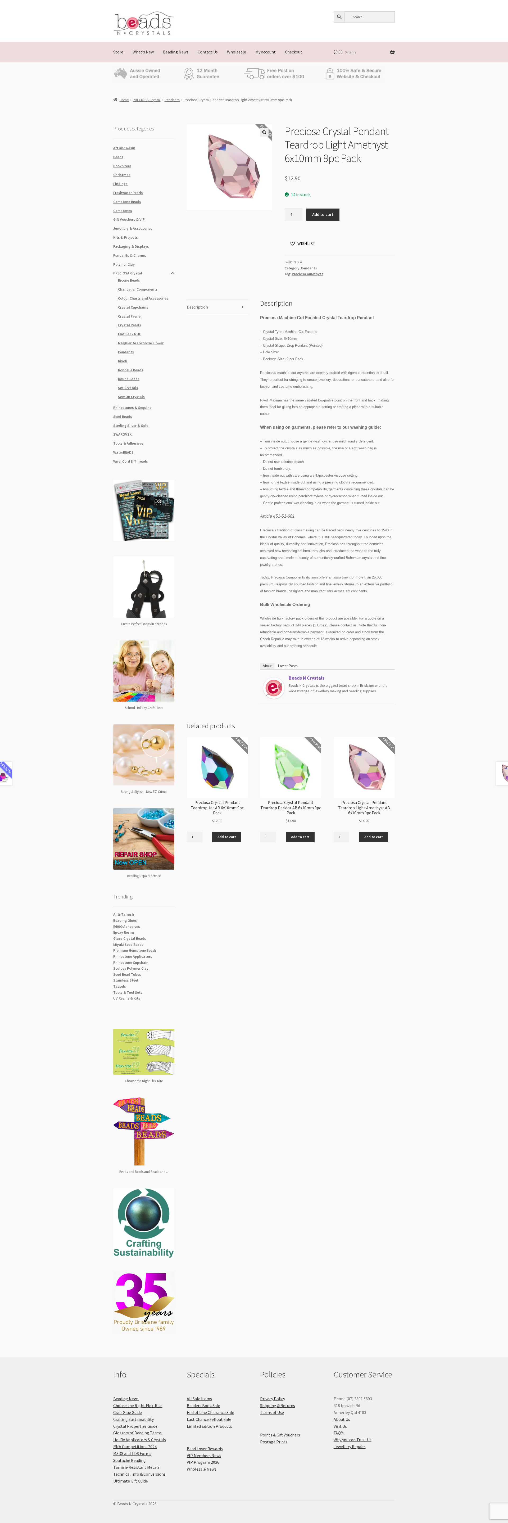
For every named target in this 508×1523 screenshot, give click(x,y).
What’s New (143, 52)
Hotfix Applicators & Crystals (139, 1439)
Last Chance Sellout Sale (209, 1419)
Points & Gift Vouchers (280, 1435)
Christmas (121, 174)
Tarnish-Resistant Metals (136, 1467)
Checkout (293, 52)
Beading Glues (125, 920)
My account (265, 52)
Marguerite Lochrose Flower (141, 343)
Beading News (175, 52)
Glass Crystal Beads (129, 938)
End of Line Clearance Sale (210, 1412)
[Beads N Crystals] (273, 688)
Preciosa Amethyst (307, 274)
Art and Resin (124, 148)
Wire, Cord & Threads (130, 461)
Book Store (122, 166)
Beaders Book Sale (203, 1405)
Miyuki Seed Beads (128, 944)
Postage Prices (273, 1441)
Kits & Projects (125, 237)
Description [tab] (197, 307)
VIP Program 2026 (203, 1462)
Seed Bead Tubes (127, 974)
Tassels (119, 986)
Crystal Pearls (129, 325)
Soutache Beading (129, 1460)
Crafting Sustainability (133, 1419)
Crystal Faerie (129, 316)
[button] (264, 132)
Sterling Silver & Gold (130, 425)
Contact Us (208, 52)
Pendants (172, 99)
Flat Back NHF (129, 334)
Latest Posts (288, 666)
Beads (118, 157)
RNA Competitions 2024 (135, 1446)
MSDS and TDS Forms (132, 1453)
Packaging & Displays (131, 246)
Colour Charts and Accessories (143, 298)
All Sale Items (199, 1398)
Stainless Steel (125, 980)
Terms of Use (272, 1412)
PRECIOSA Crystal (147, 99)
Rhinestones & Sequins (132, 407)
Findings (120, 183)
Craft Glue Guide (127, 1412)
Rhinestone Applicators (132, 956)
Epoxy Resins (124, 932)
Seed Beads (122, 416)
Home (124, 99)
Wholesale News (201, 1469)
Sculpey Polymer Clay (130, 968)
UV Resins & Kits (126, 998)
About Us (342, 1419)
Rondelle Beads (130, 370)
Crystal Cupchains (133, 307)
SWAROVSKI (123, 434)
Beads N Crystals (306, 678)
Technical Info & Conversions (139, 1474)
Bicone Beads (129, 280)
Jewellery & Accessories (132, 228)
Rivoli (122, 361)
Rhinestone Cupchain (130, 962)
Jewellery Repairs (350, 1446)
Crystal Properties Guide (135, 1426)
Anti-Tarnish (123, 914)
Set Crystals (128, 387)
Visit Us (340, 1426)
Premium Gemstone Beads (135, 950)
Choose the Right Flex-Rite (137, 1405)
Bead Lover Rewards (205, 1448)
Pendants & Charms (129, 255)
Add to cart (322, 214)
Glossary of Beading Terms (137, 1432)
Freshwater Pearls (128, 192)
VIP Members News (204, 1455)
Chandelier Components (138, 289)
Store (118, 52)
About (267, 666)
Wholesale (236, 52)
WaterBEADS (123, 452)
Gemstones (122, 210)
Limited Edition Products (209, 1426)
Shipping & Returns (277, 1405)
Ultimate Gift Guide (130, 1481)
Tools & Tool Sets (127, 992)
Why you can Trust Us (352, 1439)
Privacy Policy (272, 1398)
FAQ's (339, 1432)
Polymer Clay (124, 264)
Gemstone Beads (127, 201)
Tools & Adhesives (128, 443)
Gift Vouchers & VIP (129, 219)
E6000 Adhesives (126, 926)
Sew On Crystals (131, 396)
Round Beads (128, 378)
